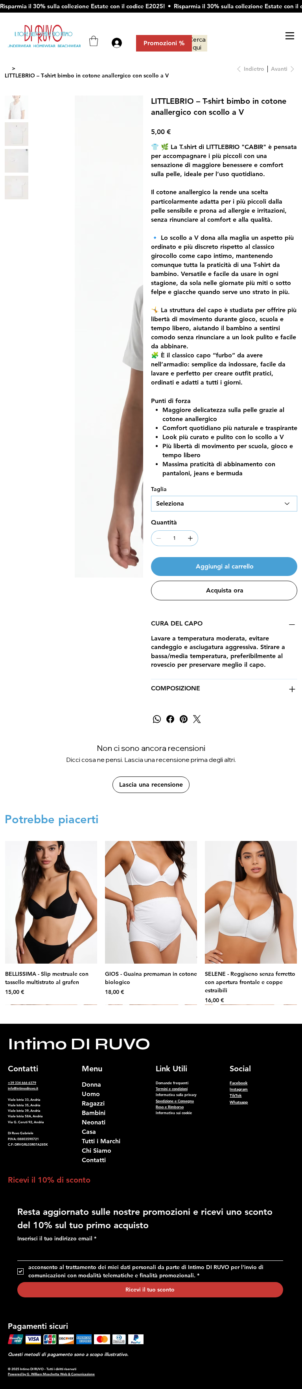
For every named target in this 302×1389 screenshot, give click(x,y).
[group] (151, 923)
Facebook (238, 1082)
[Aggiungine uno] (190, 538)
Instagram (239, 1089)
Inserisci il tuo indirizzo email (56, 1238)
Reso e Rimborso (170, 1106)
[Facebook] (170, 719)
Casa (89, 1131)
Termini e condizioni (172, 1088)
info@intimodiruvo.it (23, 1088)
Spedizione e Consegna (175, 1100)
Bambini (93, 1113)
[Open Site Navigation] (289, 35)
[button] (93, 41)
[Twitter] (197, 719)
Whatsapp (239, 1102)
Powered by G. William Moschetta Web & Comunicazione (51, 1374)
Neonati (93, 1122)
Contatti (94, 1160)
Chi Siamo (96, 1150)
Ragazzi (93, 1103)
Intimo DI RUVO (79, 1044)
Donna (91, 1084)
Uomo (91, 1094)
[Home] (7, 68)
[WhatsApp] (157, 719)
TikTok (235, 1095)
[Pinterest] (184, 719)
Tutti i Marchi (101, 1141)
